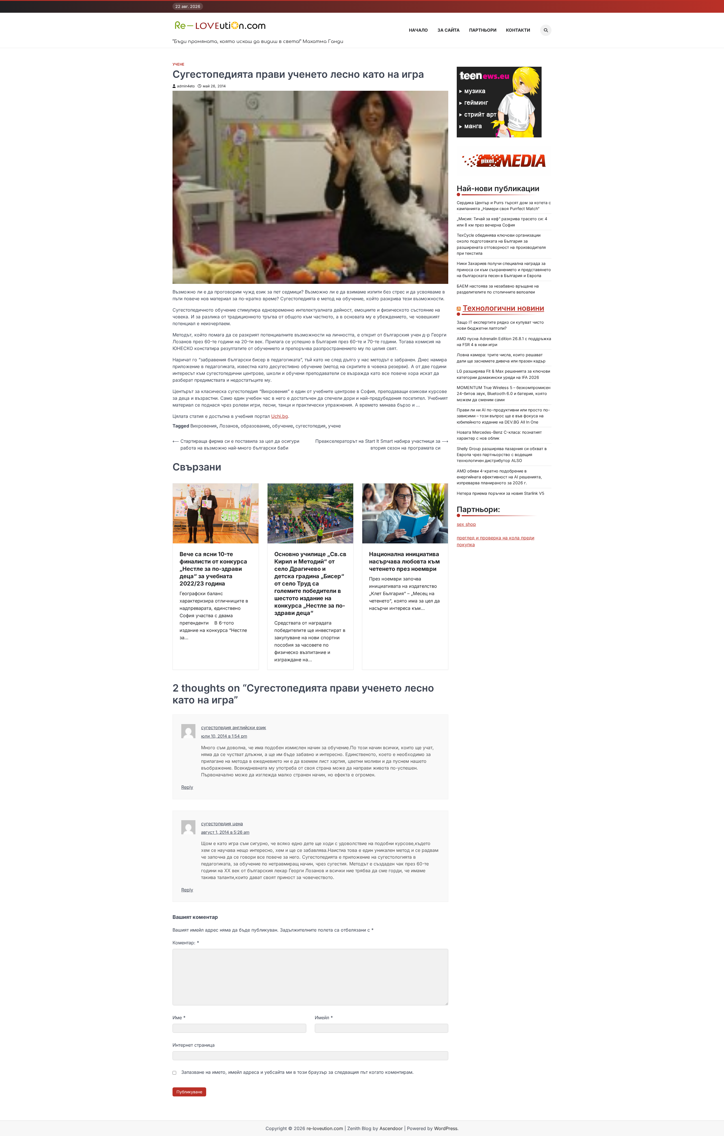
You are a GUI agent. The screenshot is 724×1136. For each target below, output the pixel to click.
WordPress (445, 1128)
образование (255, 426)
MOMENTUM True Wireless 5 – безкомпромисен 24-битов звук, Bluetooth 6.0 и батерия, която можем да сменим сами (503, 393)
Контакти (518, 30)
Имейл (324, 1017)
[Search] (545, 30)
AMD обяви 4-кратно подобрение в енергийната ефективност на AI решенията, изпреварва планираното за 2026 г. (499, 476)
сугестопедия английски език (233, 727)
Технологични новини (503, 307)
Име (179, 1017)
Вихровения (203, 426)
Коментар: (186, 942)
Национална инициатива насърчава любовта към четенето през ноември (404, 561)
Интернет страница (194, 1045)
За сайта (449, 30)
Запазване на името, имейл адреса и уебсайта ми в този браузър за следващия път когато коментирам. (297, 1072)
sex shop (466, 524)
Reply (187, 787)
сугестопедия (311, 426)
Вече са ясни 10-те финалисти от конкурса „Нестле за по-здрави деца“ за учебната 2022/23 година (213, 569)
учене (334, 426)
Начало (418, 30)
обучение (282, 426)
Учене (178, 64)
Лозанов (228, 426)
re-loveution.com (325, 1128)
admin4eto (186, 86)
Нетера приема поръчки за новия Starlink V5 (500, 493)
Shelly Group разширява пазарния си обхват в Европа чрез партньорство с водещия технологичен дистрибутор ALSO (502, 454)
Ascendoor (391, 1128)
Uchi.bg (279, 416)
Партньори (482, 30)
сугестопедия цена (222, 823)
